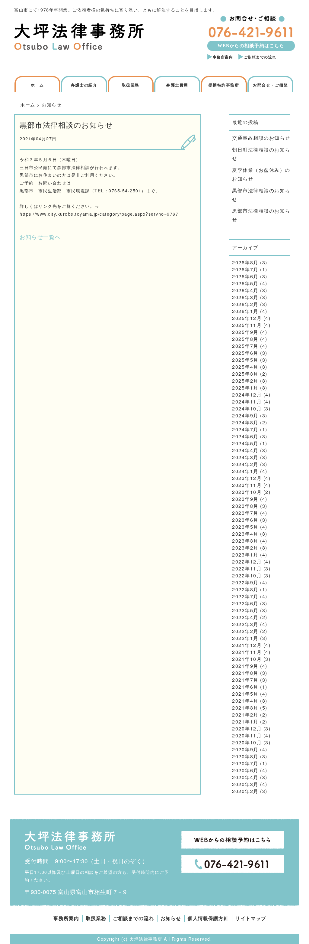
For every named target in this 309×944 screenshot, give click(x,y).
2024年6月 (245, 436)
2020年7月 (245, 763)
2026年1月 (245, 311)
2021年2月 (245, 714)
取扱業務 (130, 85)
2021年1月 (245, 721)
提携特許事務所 (224, 85)
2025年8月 (245, 338)
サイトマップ (250, 918)
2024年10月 (247, 408)
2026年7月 (245, 269)
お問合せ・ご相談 (270, 85)
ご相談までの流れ (133, 918)
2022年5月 (245, 610)
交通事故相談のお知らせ (261, 137)
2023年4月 (245, 533)
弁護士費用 (177, 85)
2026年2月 (245, 304)
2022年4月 (245, 617)
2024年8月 (245, 422)
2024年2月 (245, 464)
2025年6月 (245, 352)
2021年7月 (245, 679)
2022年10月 (247, 575)
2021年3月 (245, 707)
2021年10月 (247, 658)
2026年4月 (245, 290)
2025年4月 (245, 366)
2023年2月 (245, 547)
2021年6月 (245, 686)
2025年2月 (245, 380)
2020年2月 (245, 791)
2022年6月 (245, 603)
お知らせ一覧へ (40, 236)
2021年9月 (245, 665)
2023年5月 (245, 526)
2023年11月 (247, 485)
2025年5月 (245, 359)
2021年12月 (247, 645)
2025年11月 (247, 325)
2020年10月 (247, 742)
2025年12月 (247, 318)
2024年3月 (245, 457)
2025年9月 (245, 331)
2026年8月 (245, 262)
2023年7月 (245, 512)
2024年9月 (245, 415)
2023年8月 (245, 505)
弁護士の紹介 (84, 85)
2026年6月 (245, 276)
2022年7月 (245, 596)
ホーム (37, 85)
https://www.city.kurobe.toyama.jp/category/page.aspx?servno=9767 (99, 214)
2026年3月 (245, 297)
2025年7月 (245, 345)
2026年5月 (245, 283)
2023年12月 (247, 478)
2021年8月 (245, 672)
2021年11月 (247, 651)
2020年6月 (245, 770)
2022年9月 (245, 582)
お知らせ (171, 918)
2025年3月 (245, 373)
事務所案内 (223, 57)
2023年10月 (247, 491)
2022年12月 (247, 561)
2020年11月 (247, 735)
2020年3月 (245, 784)
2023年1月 (245, 554)
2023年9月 (245, 498)
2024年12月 (247, 394)
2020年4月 (245, 777)
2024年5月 (245, 443)
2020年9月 (245, 749)
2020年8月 (245, 756)
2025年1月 (245, 387)
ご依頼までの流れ (260, 57)
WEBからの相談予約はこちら (251, 45)
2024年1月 (245, 471)
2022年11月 (247, 568)
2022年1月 (245, 638)
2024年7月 (245, 429)
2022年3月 (245, 624)
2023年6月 (245, 519)
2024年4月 (245, 450)
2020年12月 (247, 728)
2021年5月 (245, 693)
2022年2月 (245, 631)
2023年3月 (245, 540)
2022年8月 (245, 589)
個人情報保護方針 (208, 918)
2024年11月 (247, 401)
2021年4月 (245, 700)
